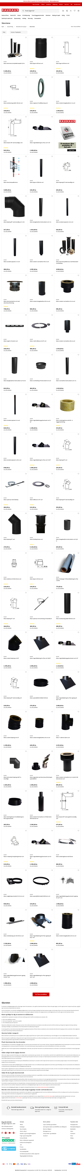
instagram (6, 1133)
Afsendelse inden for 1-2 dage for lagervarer (43, 1110)
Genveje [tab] (22, 1122)
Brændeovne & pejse (21, 26)
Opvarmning (17, 18)
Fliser (71, 1135)
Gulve (71, 1131)
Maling (71, 1138)
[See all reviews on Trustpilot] (9, 1139)
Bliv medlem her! (54, 1)
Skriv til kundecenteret (7, 1126)
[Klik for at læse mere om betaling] (19, 1164)
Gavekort (45, 1135)
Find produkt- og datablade (49, 1133)
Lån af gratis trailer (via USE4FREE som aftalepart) (55, 1126)
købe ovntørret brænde (42, 1087)
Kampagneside (74, 1124)
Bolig (63, 15)
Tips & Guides (35, 4)
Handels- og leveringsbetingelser (28, 1133)
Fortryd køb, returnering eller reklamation (66, 1110)
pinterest (13, 1133)
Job (71, 4)
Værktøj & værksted (7, 18)
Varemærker (37, 18)
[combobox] (40, 11)
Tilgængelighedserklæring (26, 1156)
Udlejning (55, 4)
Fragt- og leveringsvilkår (26, 1135)
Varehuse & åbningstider (7, 1128)
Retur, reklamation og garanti (27, 1140)
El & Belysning (26, 15)
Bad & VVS (13, 15)
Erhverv (61, 4)
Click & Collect (19, 1097)
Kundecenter (77, 4)
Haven (19, 15)
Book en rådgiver (47, 1129)
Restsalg (30, 18)
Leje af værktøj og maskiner (50, 1124)
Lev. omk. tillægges (7, 72)
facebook (2, 1133)
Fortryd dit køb (23, 1138)
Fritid (68, 15)
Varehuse (48, 4)
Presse (21, 1147)
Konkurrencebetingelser (26, 1142)
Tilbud (42, 4)
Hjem (3, 26)
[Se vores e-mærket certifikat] (9, 1148)
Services (67, 4)
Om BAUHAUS (23, 1149)
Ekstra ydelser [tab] (46, 1122)
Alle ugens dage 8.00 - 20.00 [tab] (8, 1122)
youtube (9, 1133)
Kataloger (22, 1126)
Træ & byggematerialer (38, 15)
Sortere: (13, 32)
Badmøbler (73, 1129)
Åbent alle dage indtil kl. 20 (17, 1109)
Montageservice (47, 1131)
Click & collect (23, 1131)
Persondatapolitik (24, 1151)
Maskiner (48, 15)
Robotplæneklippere (75, 1126)
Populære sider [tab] (74, 1122)
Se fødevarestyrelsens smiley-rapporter (29, 1153)
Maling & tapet (56, 15)
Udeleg (24, 18)
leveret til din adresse (48, 1096)
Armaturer (72, 1133)
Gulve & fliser (5, 15)
